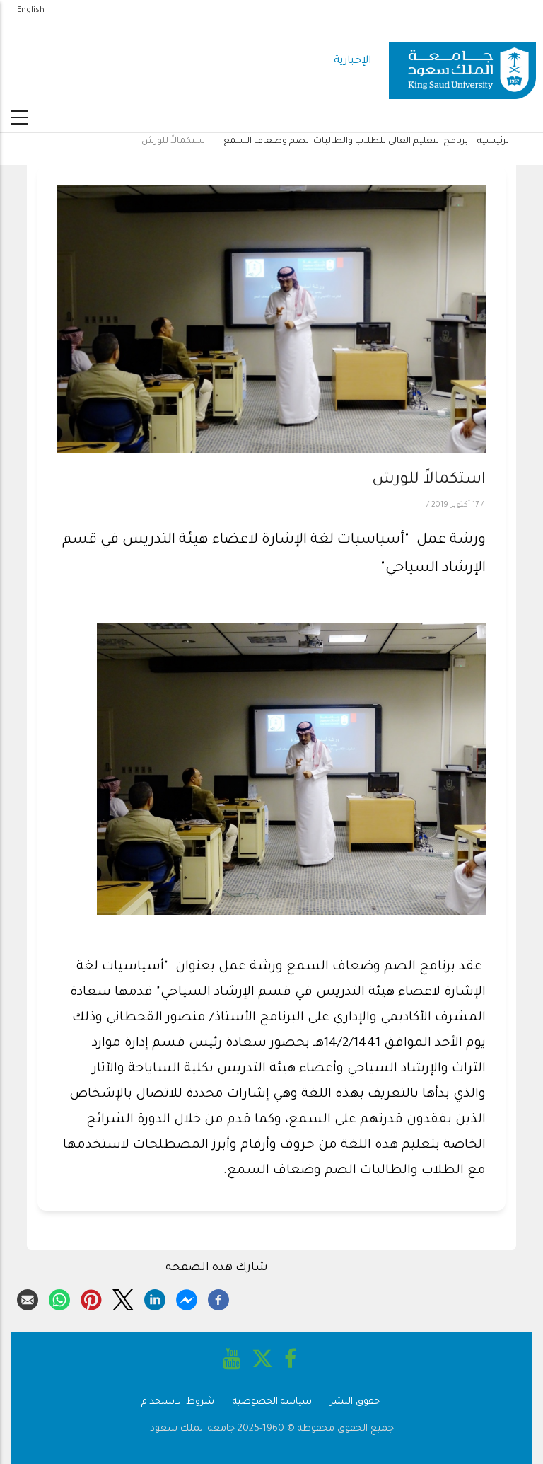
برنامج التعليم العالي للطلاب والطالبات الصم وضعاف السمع (345, 141)
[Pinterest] (91, 1298)
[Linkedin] (154, 1298)
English (31, 10)
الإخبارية (352, 61)
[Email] (27, 1298)
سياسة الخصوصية (272, 1402)
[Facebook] (218, 1298)
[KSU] (462, 62)
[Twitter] (123, 1298)
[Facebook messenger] (186, 1298)
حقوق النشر (355, 1402)
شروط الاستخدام (177, 1402)
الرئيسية (494, 141)
